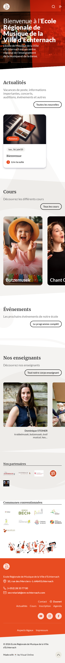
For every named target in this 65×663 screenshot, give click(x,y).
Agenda (57, 605)
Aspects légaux (25, 630)
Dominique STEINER (36, 430)
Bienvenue (13, 156)
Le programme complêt (46, 323)
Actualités (21, 605)
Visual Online (27, 654)
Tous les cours (51, 206)
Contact (42, 601)
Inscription (45, 605)
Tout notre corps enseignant (43, 372)
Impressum (42, 630)
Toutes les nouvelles (47, 104)
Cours (33, 605)
